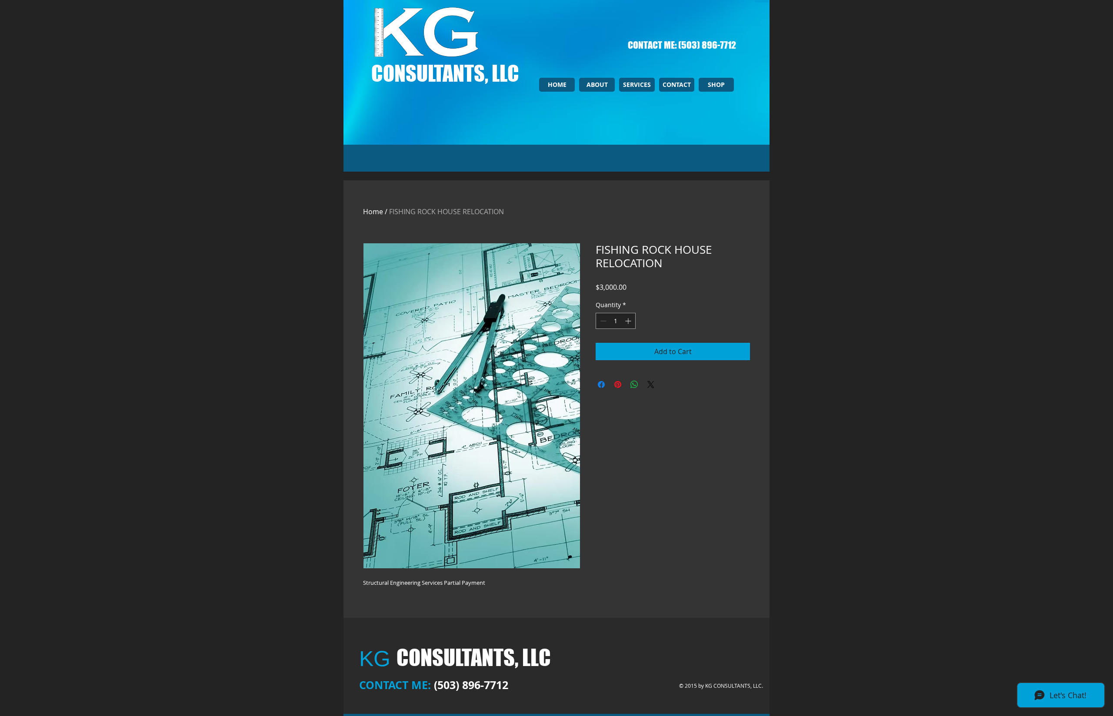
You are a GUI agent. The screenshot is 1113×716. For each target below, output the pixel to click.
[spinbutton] (615, 320)
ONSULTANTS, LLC (451, 73)
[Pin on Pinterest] (618, 384)
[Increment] (628, 320)
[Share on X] (651, 384)
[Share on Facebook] (601, 384)
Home (373, 211)
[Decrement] (602, 320)
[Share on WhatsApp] (634, 384)
